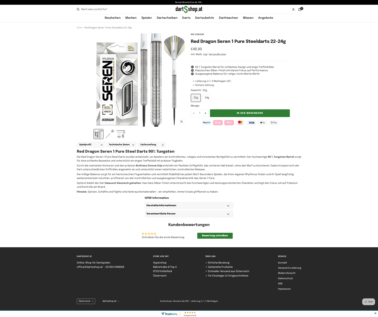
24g (207, 98)
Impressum (284, 289)
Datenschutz (285, 278)
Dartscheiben (167, 18)
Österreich (84, 301)
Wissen (248, 18)
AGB (280, 283)
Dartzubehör (204, 18)
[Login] (293, 9)
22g (196, 98)
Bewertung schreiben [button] (215, 235)
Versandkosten (217, 54)
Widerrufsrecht (286, 273)
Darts (186, 18)
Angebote (265, 18)
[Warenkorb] (299, 9)
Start (79, 28)
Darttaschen (228, 18)
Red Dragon (197, 34)
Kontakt (282, 263)
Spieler (146, 18)
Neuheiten (113, 18)
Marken (131, 18)
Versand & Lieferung (289, 268)
